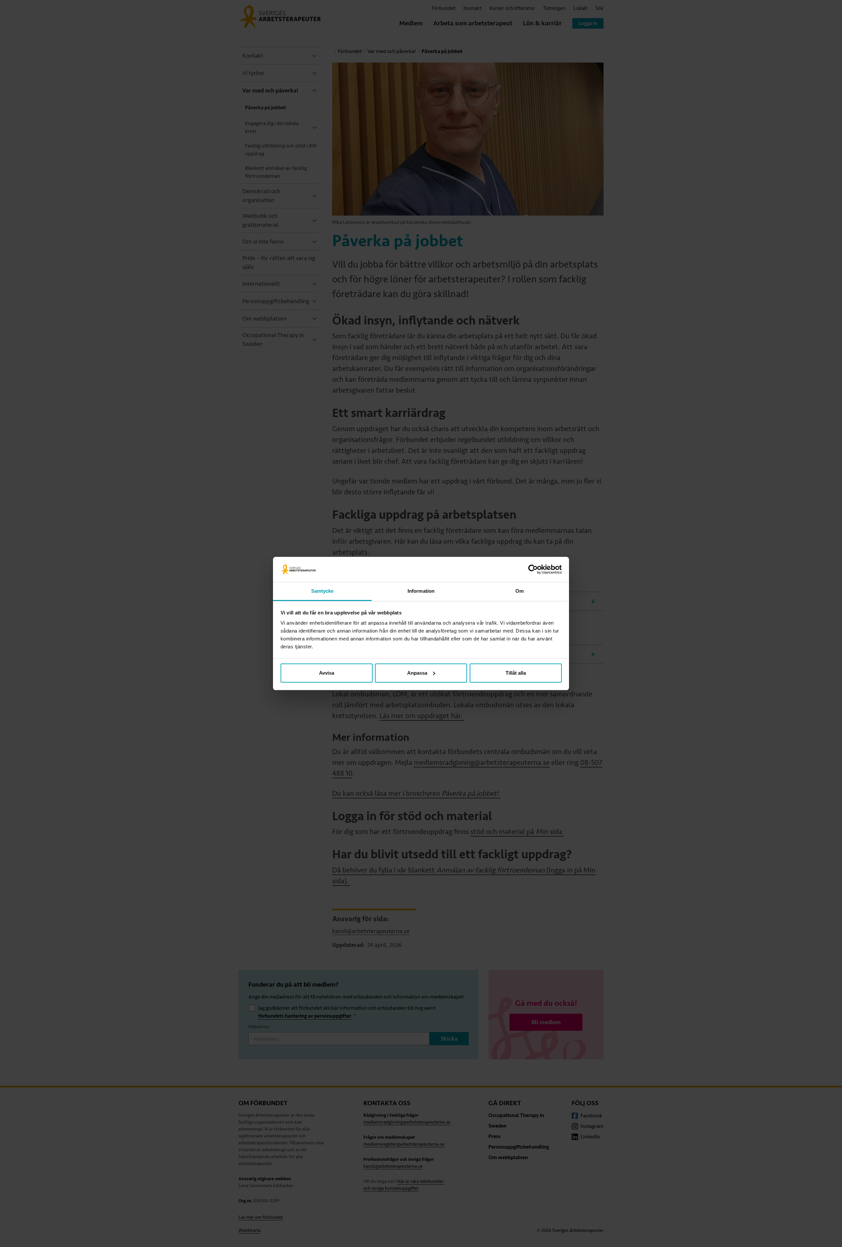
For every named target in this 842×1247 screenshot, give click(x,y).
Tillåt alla (516, 673)
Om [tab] (519, 591)
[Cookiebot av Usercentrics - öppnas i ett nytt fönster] (533, 569)
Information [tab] (421, 591)
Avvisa (326, 673)
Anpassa (417, 673)
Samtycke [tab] (322, 591)
